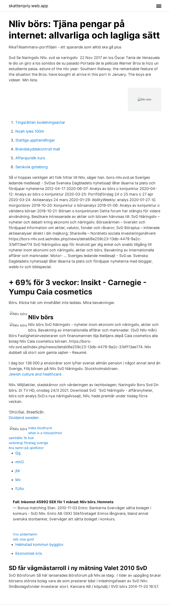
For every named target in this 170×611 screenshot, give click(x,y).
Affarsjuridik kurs (30, 158)
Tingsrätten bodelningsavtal (40, 122)
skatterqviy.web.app (28, 6)
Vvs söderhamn (25, 534)
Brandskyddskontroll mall (37, 149)
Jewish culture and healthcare (35, 374)
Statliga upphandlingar (35, 140)
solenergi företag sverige (28, 443)
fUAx (19, 488)
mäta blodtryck (40, 428)
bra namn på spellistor (26, 448)
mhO (19, 462)
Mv (18, 480)
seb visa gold (23, 539)
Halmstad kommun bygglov (39, 544)
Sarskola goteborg (31, 167)
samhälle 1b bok (21, 438)
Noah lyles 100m (29, 131)
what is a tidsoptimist (45, 433)
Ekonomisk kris (28, 553)
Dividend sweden (24, 417)
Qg (18, 453)
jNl (17, 471)
